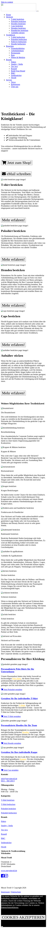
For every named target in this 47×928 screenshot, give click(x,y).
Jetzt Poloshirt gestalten (12, 689)
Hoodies (25, 732)
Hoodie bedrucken (18, 44)
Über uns (14, 87)
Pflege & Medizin (18, 57)
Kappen (23, 759)
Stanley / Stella (17, 64)
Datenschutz (16, 892)
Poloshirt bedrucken (19, 39)
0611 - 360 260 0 (8, 781)
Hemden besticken (18, 28)
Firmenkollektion (18, 48)
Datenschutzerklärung (9, 907)
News (13, 82)
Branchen (10, 46)
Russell (14, 69)
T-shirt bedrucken (18, 37)
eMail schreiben (18, 174)
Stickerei (9, 17)
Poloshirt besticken (18, 21)
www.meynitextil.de (9, 871)
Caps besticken (17, 26)
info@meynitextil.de (9, 779)
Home (8, 15)
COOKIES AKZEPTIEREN (23, 917)
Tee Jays (14, 66)
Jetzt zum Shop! (18, 163)
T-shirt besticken (17, 19)
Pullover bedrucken (18, 42)
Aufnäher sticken (18, 33)
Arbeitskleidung (17, 51)
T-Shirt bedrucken (8, 804)
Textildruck (10, 35)
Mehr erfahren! (13, 220)
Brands (9, 60)
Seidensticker (16, 75)
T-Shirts (22, 705)
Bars (13, 55)
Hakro (13, 62)
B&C (13, 73)
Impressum (5, 892)
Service (9, 80)
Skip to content (7, 2)
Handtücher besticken (19, 30)
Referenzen (15, 84)
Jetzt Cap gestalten (10, 770)
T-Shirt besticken (7, 800)
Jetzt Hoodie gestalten (12, 743)
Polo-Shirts (16, 678)
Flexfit (13, 78)
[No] (2, 926)
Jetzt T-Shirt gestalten (12, 716)
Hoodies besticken (18, 24)
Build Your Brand (18, 71)
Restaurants (15, 53)
